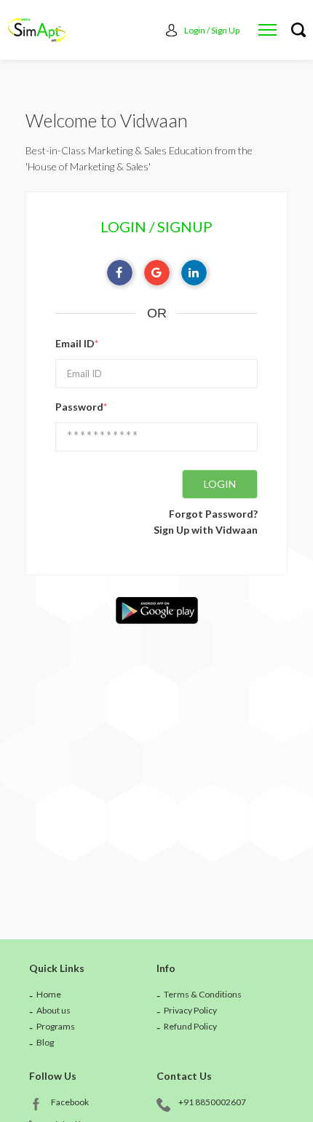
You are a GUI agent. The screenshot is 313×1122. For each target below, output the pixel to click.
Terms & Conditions (203, 994)
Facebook (70, 1102)
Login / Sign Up (211, 30)
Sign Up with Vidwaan (206, 530)
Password (81, 406)
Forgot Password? (213, 513)
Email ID (76, 343)
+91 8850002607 (212, 1102)
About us (53, 1010)
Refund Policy (190, 1026)
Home (48, 994)
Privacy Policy (190, 1010)
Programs (55, 1026)
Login (220, 484)
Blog (45, 1042)
